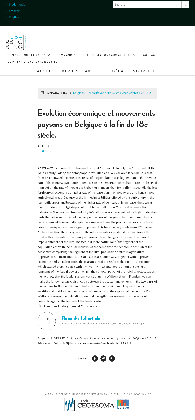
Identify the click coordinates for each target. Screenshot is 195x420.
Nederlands (17, 4)
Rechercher (185, 4)
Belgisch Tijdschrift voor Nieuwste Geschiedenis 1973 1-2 (112, 93)
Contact (150, 55)
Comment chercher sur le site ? (34, 62)
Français (15, 11)
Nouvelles (145, 71)
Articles (95, 71)
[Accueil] (16, 43)
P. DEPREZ (45, 151)
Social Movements (84, 306)
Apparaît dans (59, 93)
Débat (119, 71)
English (14, 17)
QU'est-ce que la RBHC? (26, 55)
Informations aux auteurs (109, 55)
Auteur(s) (46, 146)
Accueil (46, 71)
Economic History (56, 306)
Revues (70, 71)
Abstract (45, 168)
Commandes (66, 55)
